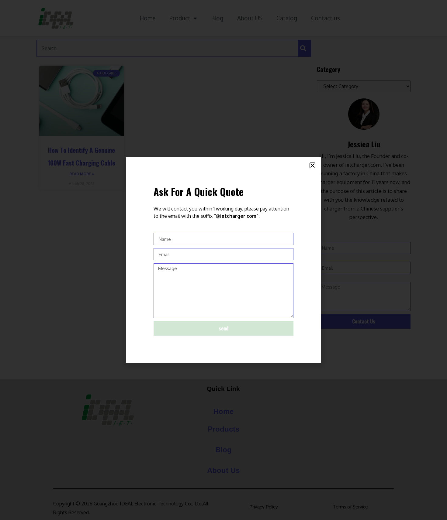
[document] (223, 260)
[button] (312, 165)
